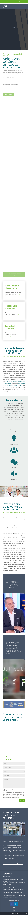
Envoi (22, 800)
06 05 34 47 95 (10, 759)
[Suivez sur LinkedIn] (16, 904)
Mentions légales (7, 884)
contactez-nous (6, 73)
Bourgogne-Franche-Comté (14, 385)
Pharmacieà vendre (11, 307)
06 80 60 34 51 (11, 1)
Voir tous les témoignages (13, 863)
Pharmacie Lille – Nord (9, 840)
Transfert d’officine (10, 327)
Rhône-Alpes (21, 383)
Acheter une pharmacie (12, 287)
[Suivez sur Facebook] (12, 904)
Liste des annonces (14, 900)
